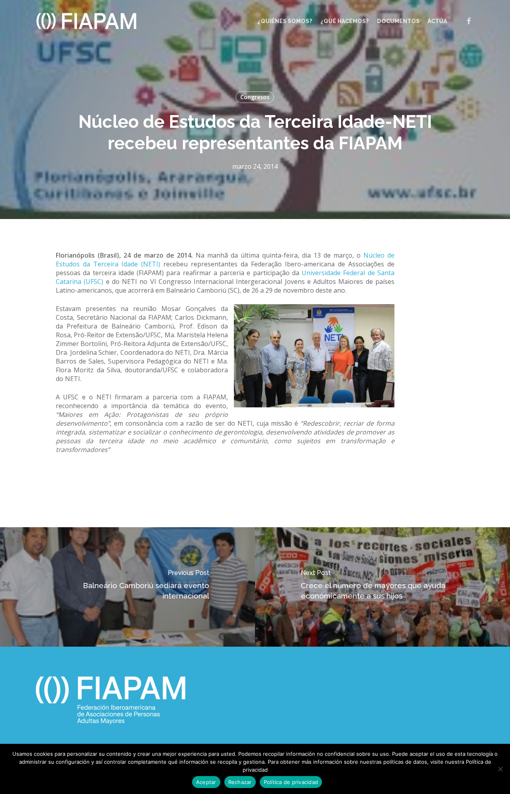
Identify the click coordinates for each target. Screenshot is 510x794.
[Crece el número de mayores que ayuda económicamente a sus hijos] (382, 587)
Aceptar (206, 782)
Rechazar (240, 782)
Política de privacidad (291, 782)
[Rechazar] (500, 769)
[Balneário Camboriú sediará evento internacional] (127, 587)
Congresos (254, 97)
